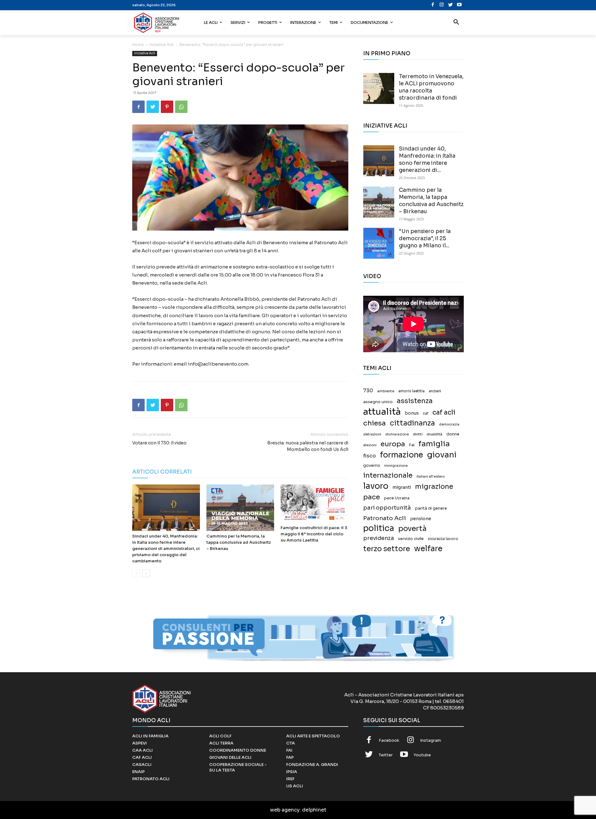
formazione (401, 455)
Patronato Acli (384, 518)
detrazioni (372, 434)
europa (393, 444)
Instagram (430, 740)
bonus (412, 413)
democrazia (449, 424)
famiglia (434, 444)
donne (452, 434)
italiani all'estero (431, 477)
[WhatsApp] (181, 107)
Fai (411, 445)
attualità (382, 411)
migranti (401, 487)
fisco (369, 455)
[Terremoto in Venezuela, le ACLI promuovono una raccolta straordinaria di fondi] (378, 88)
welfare (428, 548)
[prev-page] (136, 573)
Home (138, 44)
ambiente (385, 391)
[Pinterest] (167, 107)
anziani (435, 391)
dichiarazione (397, 434)
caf (425, 413)
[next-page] (146, 573)
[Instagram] (441, 5)
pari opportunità (387, 508)
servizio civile (411, 538)
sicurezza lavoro (443, 539)
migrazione (434, 486)
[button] (456, 22)
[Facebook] (432, 5)
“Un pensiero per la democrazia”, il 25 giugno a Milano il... (425, 238)
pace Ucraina (396, 498)
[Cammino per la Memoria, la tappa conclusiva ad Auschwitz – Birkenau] (240, 507)
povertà (412, 528)
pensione (420, 518)
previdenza (378, 538)
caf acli (443, 412)
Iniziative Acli (162, 44)
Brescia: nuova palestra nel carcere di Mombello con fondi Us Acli (307, 446)
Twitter (386, 755)
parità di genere (431, 508)
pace (371, 497)
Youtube (422, 755)
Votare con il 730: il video (159, 443)
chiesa (374, 423)
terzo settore (386, 549)
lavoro (375, 486)
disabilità (434, 434)
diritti (417, 434)
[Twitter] (450, 5)
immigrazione (396, 466)
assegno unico (378, 401)
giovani (442, 455)
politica (378, 528)
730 (368, 391)
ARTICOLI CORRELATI (162, 472)
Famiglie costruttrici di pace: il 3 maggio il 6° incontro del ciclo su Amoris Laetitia (314, 534)
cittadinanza (412, 423)
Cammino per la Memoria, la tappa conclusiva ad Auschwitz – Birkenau (238, 542)
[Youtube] (459, 5)
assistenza (415, 401)
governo (371, 465)
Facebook (389, 740)
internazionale (388, 475)
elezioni (370, 445)
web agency (285, 810)
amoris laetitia (411, 391)
